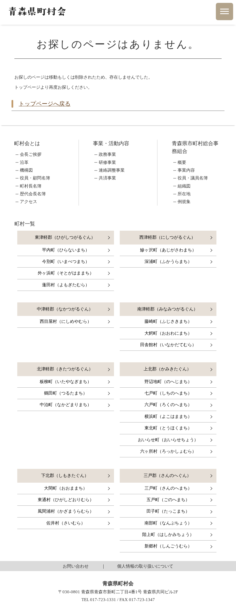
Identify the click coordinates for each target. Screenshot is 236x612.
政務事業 (107, 154)
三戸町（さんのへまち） (168, 488)
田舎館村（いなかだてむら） (168, 344)
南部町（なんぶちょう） (168, 523)
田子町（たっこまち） (168, 511)
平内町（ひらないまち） (66, 250)
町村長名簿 (30, 186)
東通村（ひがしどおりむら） (66, 499)
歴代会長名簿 (33, 194)
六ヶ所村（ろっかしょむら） (168, 451)
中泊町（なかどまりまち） (66, 404)
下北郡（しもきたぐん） (65, 475)
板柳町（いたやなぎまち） (66, 381)
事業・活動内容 (111, 143)
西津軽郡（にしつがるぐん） (167, 237)
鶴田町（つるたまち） (65, 393)
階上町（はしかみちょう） (168, 534)
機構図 (26, 170)
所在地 (184, 194)
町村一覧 (24, 224)
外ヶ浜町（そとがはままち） (66, 273)
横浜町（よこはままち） (168, 416)
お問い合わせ (76, 566)
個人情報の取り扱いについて (145, 566)
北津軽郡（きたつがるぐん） (65, 369)
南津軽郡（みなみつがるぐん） (167, 309)
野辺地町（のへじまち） (168, 381)
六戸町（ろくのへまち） (168, 404)
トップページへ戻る (45, 104)
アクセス (28, 202)
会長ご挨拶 (30, 154)
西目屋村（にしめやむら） (66, 321)
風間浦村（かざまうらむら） (66, 511)
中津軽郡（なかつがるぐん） (65, 309)
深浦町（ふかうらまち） (168, 261)
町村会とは (27, 143)
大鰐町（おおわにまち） (168, 333)
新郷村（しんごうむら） (168, 546)
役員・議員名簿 (193, 178)
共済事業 (107, 178)
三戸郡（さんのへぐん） (167, 475)
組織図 (184, 186)
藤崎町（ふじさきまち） (168, 321)
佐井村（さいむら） (65, 523)
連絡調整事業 (112, 170)
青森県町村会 (36, 11)
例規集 (184, 202)
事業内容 (186, 170)
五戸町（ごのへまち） (168, 499)
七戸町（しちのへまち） (168, 393)
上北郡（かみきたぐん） (167, 369)
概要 (182, 162)
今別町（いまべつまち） (66, 261)
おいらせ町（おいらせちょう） (168, 439)
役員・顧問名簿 (35, 178)
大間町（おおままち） (65, 488)
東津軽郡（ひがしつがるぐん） (65, 237)
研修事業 (107, 162)
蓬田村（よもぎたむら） (66, 285)
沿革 (24, 162)
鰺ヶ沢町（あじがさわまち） (168, 250)
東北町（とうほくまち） (168, 428)
